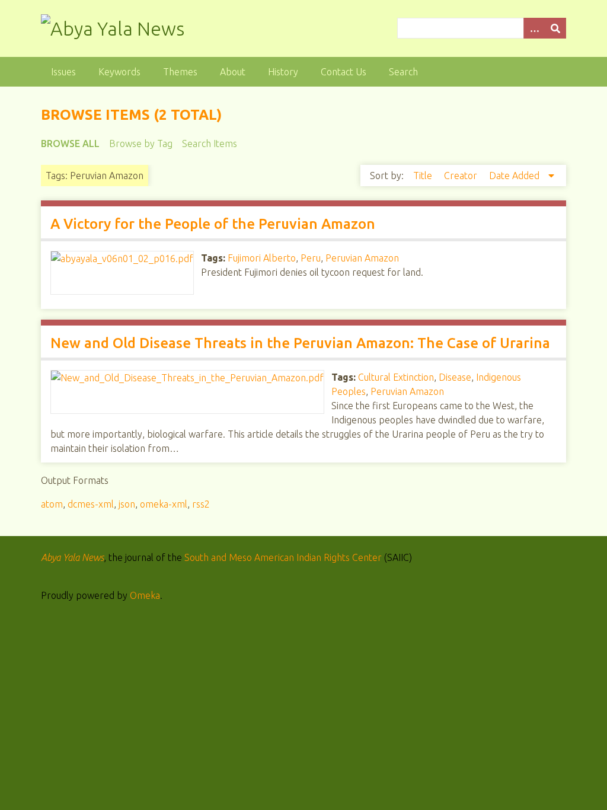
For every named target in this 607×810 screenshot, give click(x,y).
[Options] (534, 28)
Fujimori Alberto (262, 258)
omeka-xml (163, 504)
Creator (462, 175)
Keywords (119, 71)
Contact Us (343, 71)
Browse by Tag (140, 143)
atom (52, 504)
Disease (455, 377)
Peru (311, 258)
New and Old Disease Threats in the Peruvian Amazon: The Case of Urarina (300, 343)
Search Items (209, 143)
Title (424, 175)
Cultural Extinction (396, 377)
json (127, 504)
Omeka (145, 595)
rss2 (201, 504)
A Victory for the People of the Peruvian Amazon (212, 224)
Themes (180, 71)
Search (403, 71)
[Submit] (555, 28)
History (283, 71)
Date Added (515, 175)
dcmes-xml (91, 504)
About (232, 71)
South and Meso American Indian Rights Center (283, 557)
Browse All (70, 143)
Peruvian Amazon (362, 258)
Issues (63, 71)
